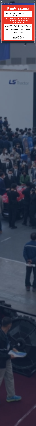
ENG (32, 1)
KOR (29, 1)
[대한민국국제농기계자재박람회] (4, 2)
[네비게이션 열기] (34, 2)
